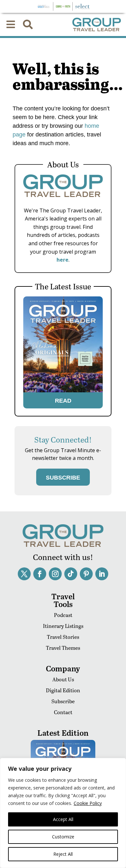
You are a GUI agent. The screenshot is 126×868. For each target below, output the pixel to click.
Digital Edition (63, 690)
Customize (63, 837)
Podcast (63, 614)
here (62, 259)
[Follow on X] (24, 573)
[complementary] (63, 813)
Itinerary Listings (63, 625)
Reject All (63, 854)
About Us (63, 679)
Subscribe (63, 701)
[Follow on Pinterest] (86, 573)
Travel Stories (63, 636)
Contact (63, 712)
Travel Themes (63, 647)
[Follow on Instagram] (55, 573)
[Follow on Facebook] (39, 573)
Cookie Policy (88, 803)
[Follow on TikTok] (70, 573)
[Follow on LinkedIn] (101, 573)
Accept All (63, 819)
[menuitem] (10, 24)
